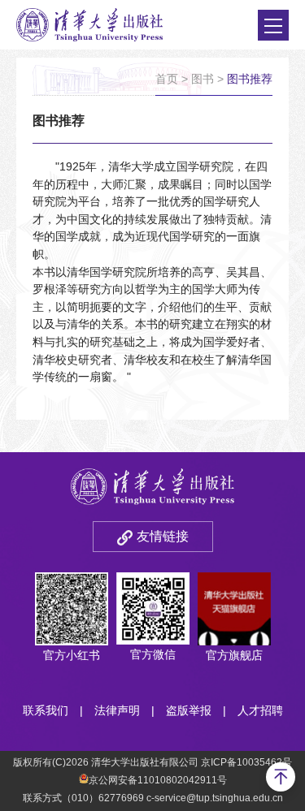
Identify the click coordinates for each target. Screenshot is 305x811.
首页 (166, 78)
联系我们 (45, 710)
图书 (202, 78)
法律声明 (117, 710)
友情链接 (163, 536)
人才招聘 (260, 710)
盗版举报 (188, 710)
